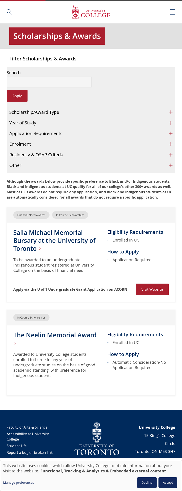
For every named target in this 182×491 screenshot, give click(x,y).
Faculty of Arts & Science (27, 427)
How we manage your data (29, 459)
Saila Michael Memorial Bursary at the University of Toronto (54, 240)
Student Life (17, 445)
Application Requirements (35, 133)
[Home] (91, 12)
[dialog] (91, 475)
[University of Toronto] (97, 438)
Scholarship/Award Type (34, 112)
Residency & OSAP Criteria (36, 155)
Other (15, 165)
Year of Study (22, 123)
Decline (146, 482)
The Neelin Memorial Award (55, 335)
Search (14, 72)
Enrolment (20, 144)
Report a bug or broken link (30, 452)
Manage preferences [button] (18, 482)
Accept (168, 482)
